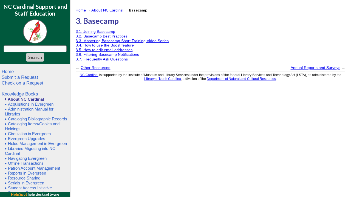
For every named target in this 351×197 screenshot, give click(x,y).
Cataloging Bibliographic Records (37, 119)
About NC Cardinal (26, 99)
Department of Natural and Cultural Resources (241, 79)
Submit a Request (20, 77)
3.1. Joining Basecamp (95, 31)
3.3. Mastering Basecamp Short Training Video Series (122, 41)
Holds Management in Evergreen (37, 143)
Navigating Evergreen (27, 158)
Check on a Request (22, 83)
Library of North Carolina (162, 79)
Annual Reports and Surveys (315, 67)
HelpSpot (19, 194)
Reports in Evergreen (27, 173)
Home (8, 71)
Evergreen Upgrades (26, 138)
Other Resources (95, 67)
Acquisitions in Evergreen (30, 104)
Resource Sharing (24, 178)
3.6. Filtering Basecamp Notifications (107, 54)
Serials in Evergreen (26, 183)
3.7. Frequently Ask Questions (102, 59)
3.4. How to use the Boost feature (105, 45)
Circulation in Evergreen (29, 133)
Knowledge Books (20, 94)
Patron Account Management (34, 168)
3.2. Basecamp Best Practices (102, 36)
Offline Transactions (26, 163)
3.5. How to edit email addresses (104, 50)
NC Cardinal (89, 75)
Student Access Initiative (30, 188)
